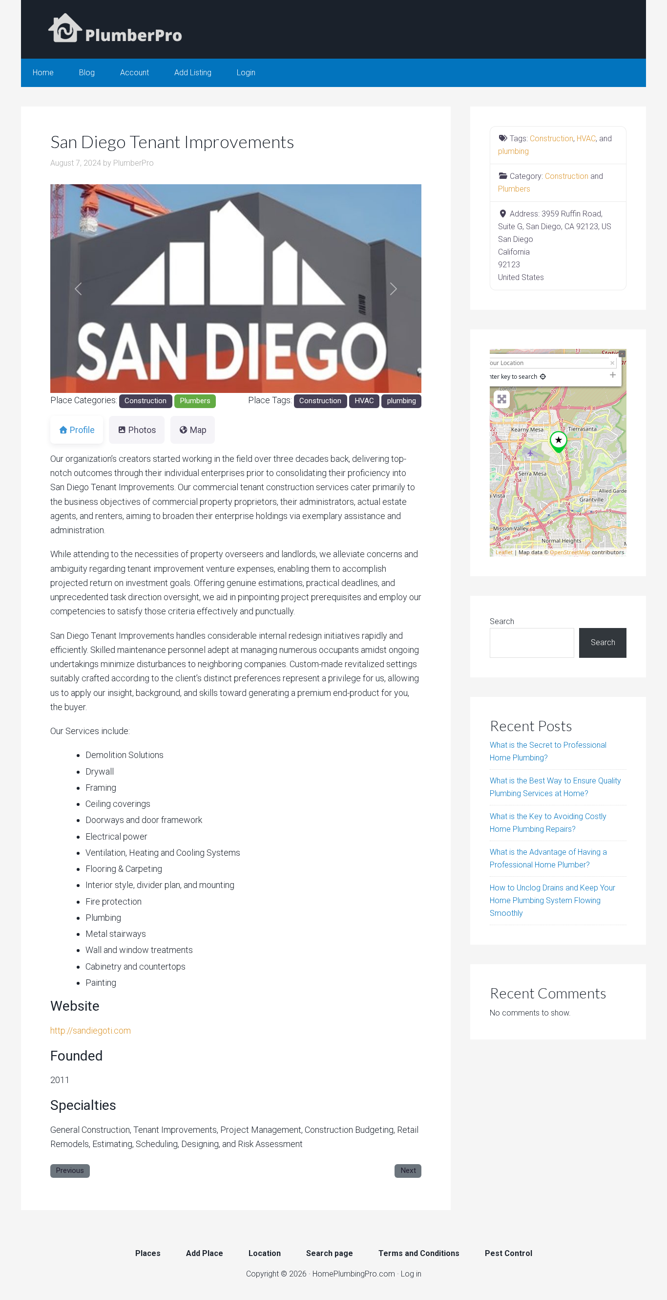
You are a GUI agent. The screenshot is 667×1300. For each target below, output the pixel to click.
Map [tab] (198, 430)
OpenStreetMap (570, 552)
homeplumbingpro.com (119, 29)
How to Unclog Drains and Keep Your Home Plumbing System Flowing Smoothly (552, 900)
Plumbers (195, 400)
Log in (411, 1273)
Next (408, 1170)
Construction (146, 400)
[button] (78, 288)
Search (502, 621)
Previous (70, 1170)
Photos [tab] (142, 430)
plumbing (401, 400)
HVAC (364, 400)
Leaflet (504, 552)
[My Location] (542, 376)
